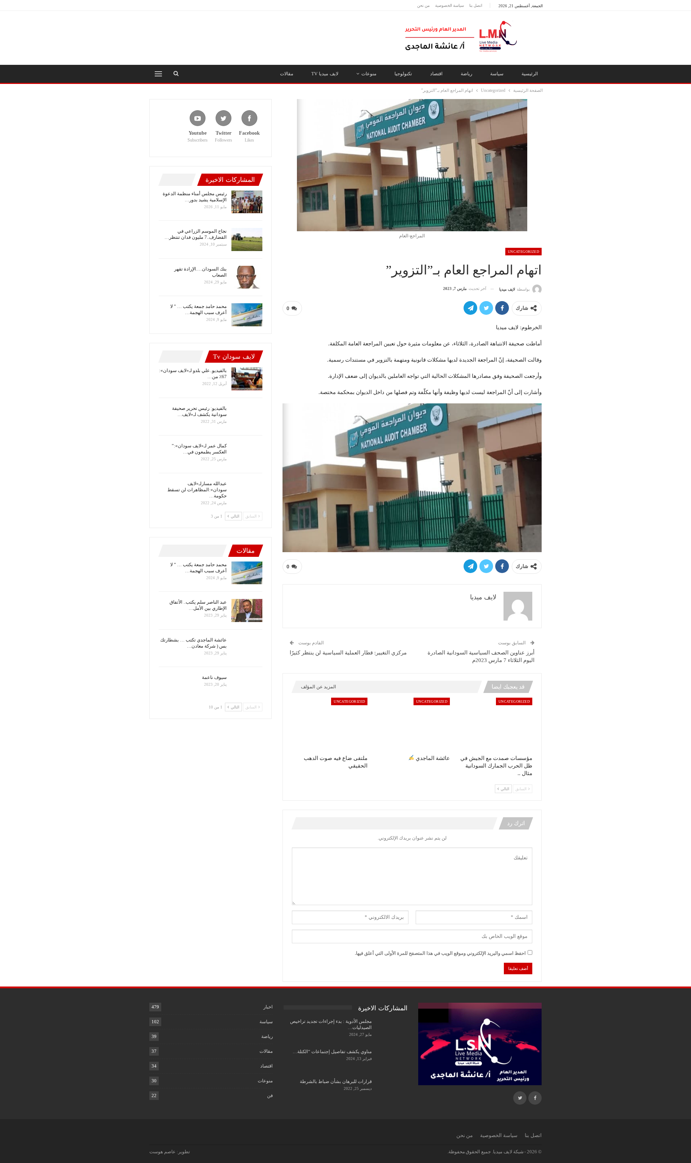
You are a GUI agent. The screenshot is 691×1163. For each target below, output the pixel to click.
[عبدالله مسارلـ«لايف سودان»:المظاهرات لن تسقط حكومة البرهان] (246, 492)
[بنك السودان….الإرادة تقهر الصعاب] (246, 277)
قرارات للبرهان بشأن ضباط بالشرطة (336, 1081)
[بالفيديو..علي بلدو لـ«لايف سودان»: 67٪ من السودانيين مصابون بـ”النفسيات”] (246, 378)
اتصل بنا (475, 5)
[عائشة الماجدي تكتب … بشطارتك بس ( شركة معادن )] (246, 648)
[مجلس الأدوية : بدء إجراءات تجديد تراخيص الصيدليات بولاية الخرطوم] (391, 1029)
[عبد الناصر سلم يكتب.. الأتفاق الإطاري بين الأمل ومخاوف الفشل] (246, 610)
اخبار (268, 1007)
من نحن (423, 5)
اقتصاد (436, 73)
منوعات (368, 73)
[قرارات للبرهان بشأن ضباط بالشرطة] (391, 1089)
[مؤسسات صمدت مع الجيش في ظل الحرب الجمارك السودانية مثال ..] (494, 724)
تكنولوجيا (403, 73)
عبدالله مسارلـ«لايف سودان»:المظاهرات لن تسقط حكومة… (197, 489)
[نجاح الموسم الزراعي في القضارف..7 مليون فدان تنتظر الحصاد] (246, 239)
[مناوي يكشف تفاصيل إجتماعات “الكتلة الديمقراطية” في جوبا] (391, 1060)
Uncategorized (523, 252)
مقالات (286, 73)
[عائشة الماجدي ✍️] (412, 724)
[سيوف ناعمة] (246, 685)
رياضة (466, 73)
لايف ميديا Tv (324, 73)
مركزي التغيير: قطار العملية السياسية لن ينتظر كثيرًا (348, 653)
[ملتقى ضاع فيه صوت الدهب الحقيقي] (330, 724)
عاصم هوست (162, 1151)
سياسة (496, 73)
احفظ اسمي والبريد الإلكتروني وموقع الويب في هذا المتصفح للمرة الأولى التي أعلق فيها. (440, 953)
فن (270, 1095)
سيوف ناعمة (214, 677)
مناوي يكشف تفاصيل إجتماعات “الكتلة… (332, 1051)
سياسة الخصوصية (449, 5)
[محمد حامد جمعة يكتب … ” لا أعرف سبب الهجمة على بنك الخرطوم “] (246, 314)
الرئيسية (529, 73)
